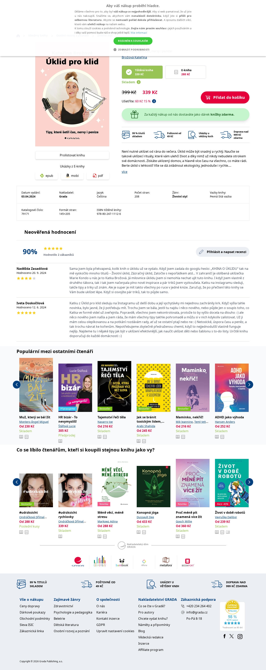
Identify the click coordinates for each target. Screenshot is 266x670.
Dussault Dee (145, 517)
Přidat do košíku (229, 97)
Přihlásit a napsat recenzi (226, 252)
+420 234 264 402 (198, 606)
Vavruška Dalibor (226, 517)
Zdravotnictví (63, 606)
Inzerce (143, 643)
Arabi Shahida (146, 426)
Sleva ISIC (27, 625)
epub (49, 175)
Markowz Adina (108, 521)
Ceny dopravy (30, 606)
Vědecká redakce (150, 637)
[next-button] (249, 385)
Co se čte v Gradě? (151, 606)
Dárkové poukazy (32, 612)
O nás (100, 606)
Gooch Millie (184, 521)
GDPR (100, 625)
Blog (141, 631)
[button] (132, 49)
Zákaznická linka (32, 631)
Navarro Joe (105, 422)
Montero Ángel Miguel (34, 422)
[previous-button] (17, 385)
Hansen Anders (225, 422)
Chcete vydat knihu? (153, 618)
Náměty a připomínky (154, 625)
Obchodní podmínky (35, 618)
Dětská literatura (66, 625)
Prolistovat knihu (72, 155)
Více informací (139, 32)
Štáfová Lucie (67, 426)
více (124, 172)
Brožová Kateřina (134, 57)
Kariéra (101, 612)
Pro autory (146, 612)
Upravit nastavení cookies (115, 631)
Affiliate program (150, 650)
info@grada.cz (197, 612)
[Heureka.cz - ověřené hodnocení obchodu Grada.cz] (233, 615)
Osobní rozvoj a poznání (72, 631)
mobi (75, 175)
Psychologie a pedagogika (73, 612)
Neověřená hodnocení (50, 232)
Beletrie (59, 618)
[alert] (133, 28)
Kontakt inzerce (108, 618)
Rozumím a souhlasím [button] (133, 40)
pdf (100, 175)
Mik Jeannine (184, 422)
